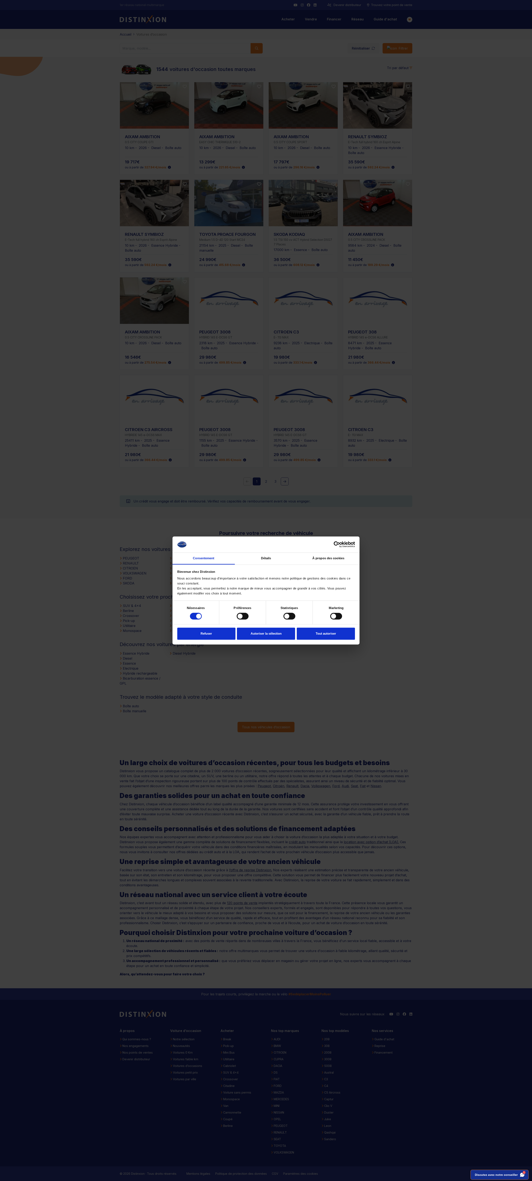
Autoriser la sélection (266, 633)
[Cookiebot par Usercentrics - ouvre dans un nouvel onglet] (337, 544)
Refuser (206, 633)
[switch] (243, 616)
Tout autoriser (326, 633)
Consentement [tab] (203, 558)
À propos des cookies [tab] (328, 558)
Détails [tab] (266, 558)
